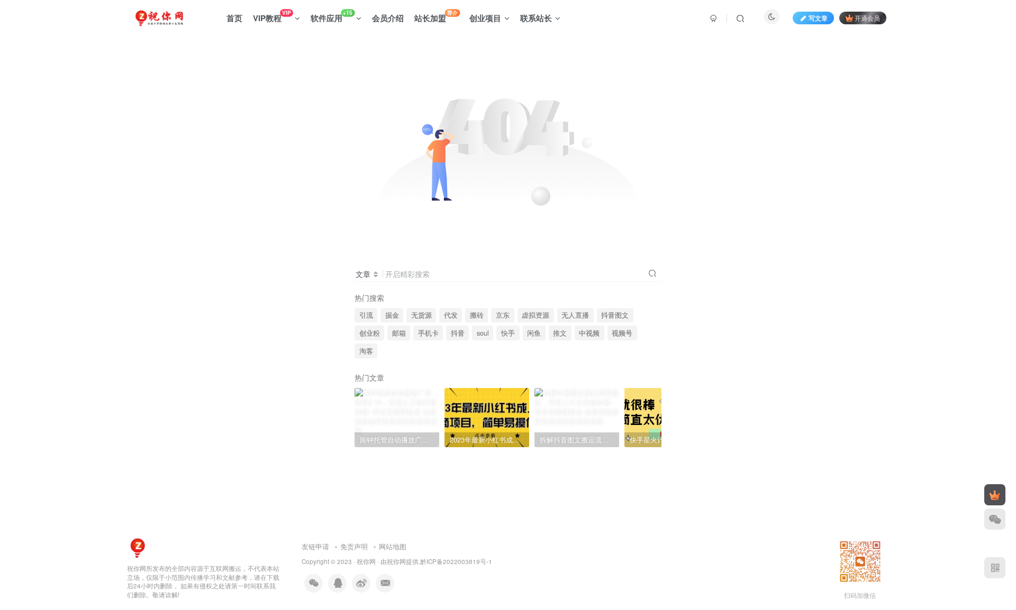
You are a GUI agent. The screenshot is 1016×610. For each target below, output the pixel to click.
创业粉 (369, 333)
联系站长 (536, 18)
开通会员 (867, 17)
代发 (451, 315)
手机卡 (428, 333)
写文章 (818, 17)
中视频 (589, 333)
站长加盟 (436, 16)
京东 (503, 315)
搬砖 (477, 315)
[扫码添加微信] (994, 519)
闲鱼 (534, 333)
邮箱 (399, 333)
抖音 (458, 333)
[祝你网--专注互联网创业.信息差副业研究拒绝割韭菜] (137, 547)
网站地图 (392, 546)
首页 (234, 18)
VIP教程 (272, 16)
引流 (366, 315)
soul (483, 333)
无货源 (421, 315)
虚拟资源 (535, 315)
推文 (560, 333)
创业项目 (485, 18)
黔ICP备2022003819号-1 (456, 561)
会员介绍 (388, 18)
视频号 (622, 333)
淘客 (366, 351)
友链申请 (315, 546)
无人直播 (575, 315)
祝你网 (366, 561)
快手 (508, 333)
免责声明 (354, 546)
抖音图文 (615, 315)
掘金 (392, 315)
